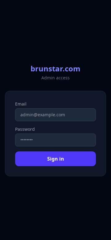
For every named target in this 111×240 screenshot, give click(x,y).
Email (21, 104)
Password (25, 129)
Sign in (55, 158)
